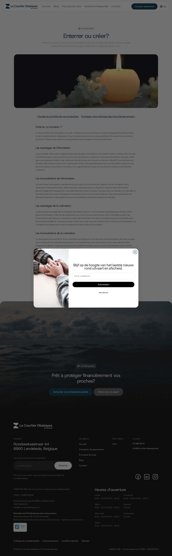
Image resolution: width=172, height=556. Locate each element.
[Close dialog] (135, 252)
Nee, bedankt (103, 292)
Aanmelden (103, 284)
